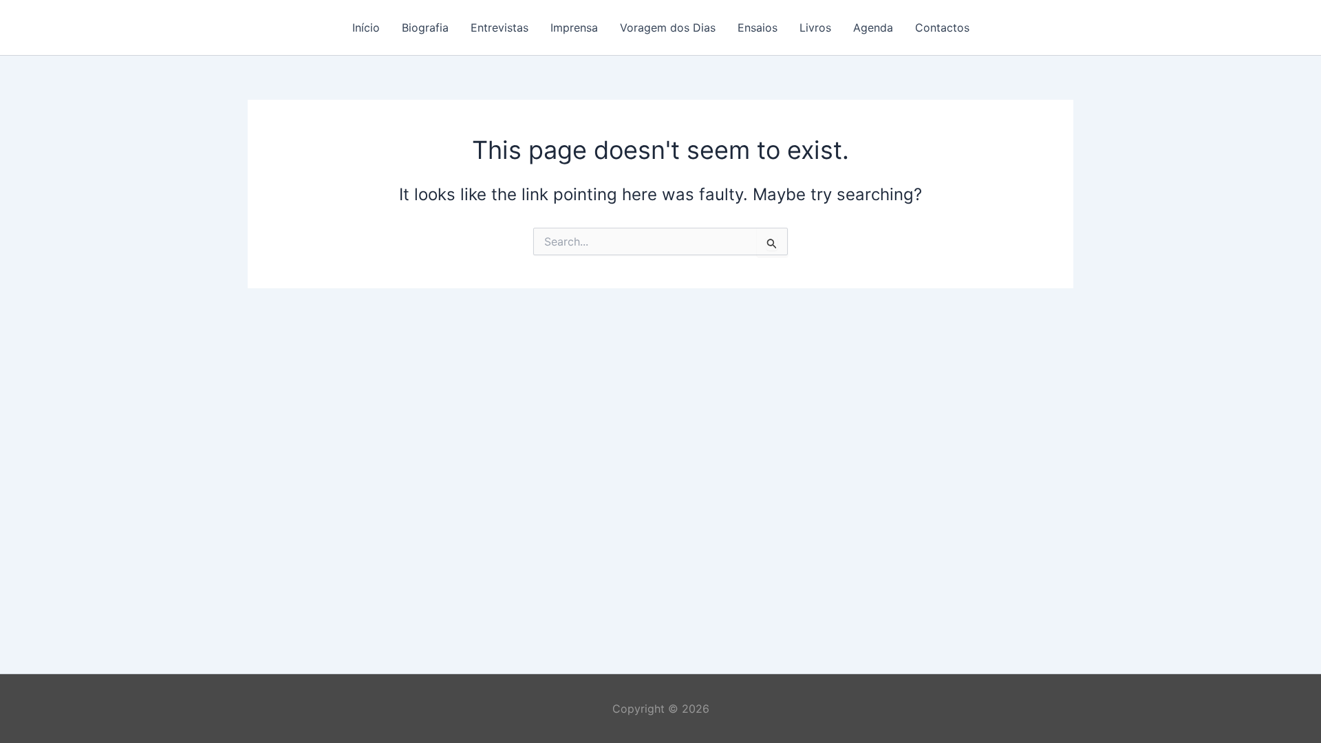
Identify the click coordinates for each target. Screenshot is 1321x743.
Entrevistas (499, 27)
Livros (815, 27)
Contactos (942, 27)
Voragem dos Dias (668, 27)
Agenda (873, 27)
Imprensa (574, 27)
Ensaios (757, 27)
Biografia (425, 27)
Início (366, 27)
